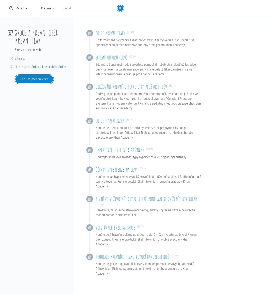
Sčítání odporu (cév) (112, 57)
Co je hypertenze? (110, 121)
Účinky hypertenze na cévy (117, 169)
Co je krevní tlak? (111, 33)
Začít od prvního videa (34, 79)
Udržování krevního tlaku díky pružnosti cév (131, 87)
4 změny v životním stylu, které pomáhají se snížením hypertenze (147, 199)
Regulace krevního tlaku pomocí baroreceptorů (133, 257)
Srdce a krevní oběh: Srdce (48, 67)
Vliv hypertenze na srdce (115, 227)
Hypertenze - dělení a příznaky (120, 150)
